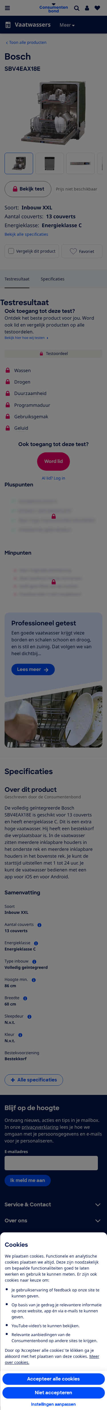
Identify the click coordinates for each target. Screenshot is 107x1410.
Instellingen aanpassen (53, 1404)
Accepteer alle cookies (53, 1379)
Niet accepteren (53, 1393)
